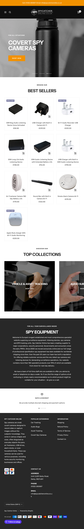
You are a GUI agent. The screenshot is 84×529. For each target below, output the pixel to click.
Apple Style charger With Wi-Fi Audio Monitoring (16, 234)
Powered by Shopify (26, 511)
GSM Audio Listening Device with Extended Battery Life (42, 161)
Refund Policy (62, 427)
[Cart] (78, 12)
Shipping (60, 423)
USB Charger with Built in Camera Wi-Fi (42, 124)
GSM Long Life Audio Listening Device (16, 161)
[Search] (10, 12)
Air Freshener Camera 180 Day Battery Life (16, 197)
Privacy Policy (62, 435)
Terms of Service (63, 431)
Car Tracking (36, 423)
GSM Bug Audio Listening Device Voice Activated (16, 124)
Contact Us (61, 439)
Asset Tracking (36, 431)
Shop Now (16, 58)
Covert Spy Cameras (38, 435)
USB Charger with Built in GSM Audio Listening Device (68, 161)
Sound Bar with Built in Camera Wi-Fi (42, 197)
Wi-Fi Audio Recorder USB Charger (68, 124)
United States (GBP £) (13, 504)
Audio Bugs (35, 427)
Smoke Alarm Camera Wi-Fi (68, 196)
